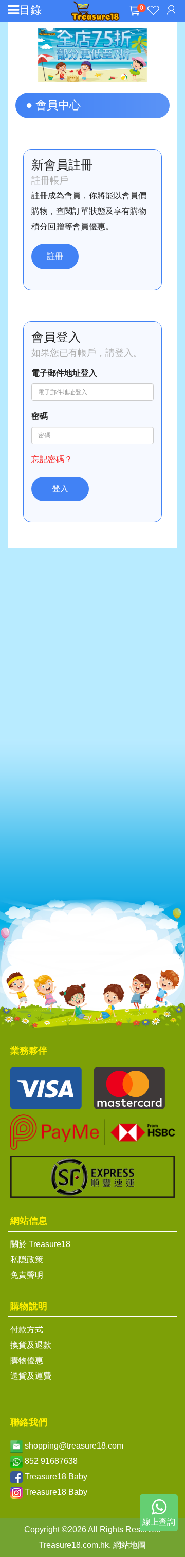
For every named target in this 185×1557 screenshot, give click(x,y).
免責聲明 (26, 1275)
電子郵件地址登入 (64, 373)
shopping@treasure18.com (74, 1445)
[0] (135, 18)
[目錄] (13, 11)
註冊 (55, 256)
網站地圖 (129, 1545)
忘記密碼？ (51, 459)
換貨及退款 (30, 1345)
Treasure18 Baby (56, 1476)
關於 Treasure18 (40, 1244)
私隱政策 (26, 1259)
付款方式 (26, 1329)
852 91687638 (51, 1461)
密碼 (39, 416)
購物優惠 (26, 1360)
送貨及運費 (30, 1375)
